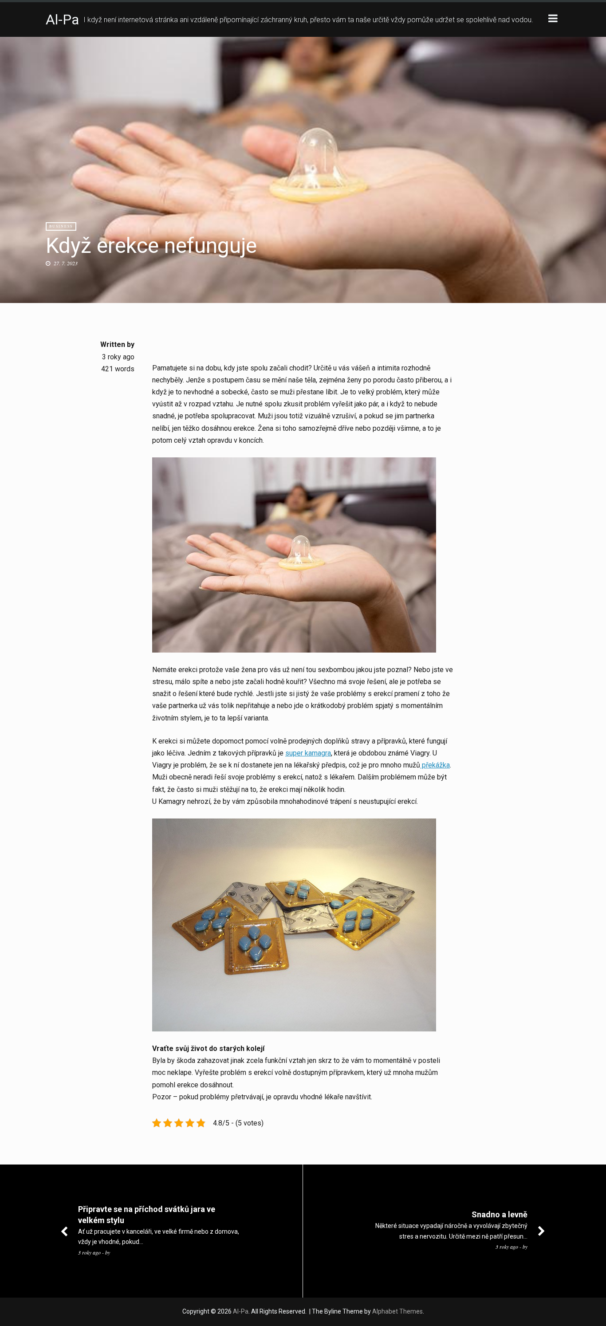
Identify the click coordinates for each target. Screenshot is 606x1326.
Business (61, 226)
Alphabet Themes (397, 1311)
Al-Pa (62, 19)
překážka (435, 765)
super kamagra (308, 753)
